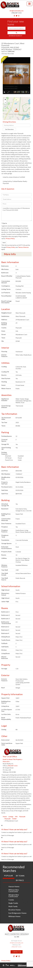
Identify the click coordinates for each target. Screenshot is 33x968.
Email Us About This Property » (13, 759)
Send (4, 242)
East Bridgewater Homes (17, 913)
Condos (11, 900)
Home (5, 816)
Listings (10, 816)
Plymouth (22, 816)
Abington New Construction (13, 895)
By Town (20, 876)
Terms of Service (23, 247)
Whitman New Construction (13, 890)
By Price (20, 880)
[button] (16, 32)
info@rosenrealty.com (16, 11)
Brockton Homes (14, 910)
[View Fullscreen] (5, 106)
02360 (14, 819)
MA (16, 816)
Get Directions (9, 129)
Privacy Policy (10, 238)
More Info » (6, 761)
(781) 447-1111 (17, 13)
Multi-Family (13, 906)
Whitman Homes (14, 916)
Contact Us (16, 952)
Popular (8, 875)
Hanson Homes (13, 886)
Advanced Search (15, 36)
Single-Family (13, 903)
